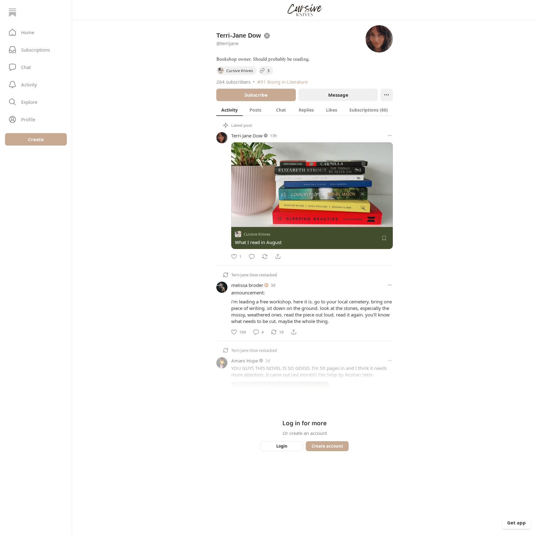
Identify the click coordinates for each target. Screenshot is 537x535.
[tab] (229, 110)
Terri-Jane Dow (247, 135)
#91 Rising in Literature (282, 82)
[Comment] (251, 256)
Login (281, 446)
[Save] (384, 238)
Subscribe (256, 95)
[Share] (278, 256)
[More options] (390, 136)
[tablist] (304, 110)
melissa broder (247, 285)
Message (338, 95)
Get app (516, 522)
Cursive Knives (257, 234)
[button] (36, 32)
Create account (327, 446)
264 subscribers (233, 82)
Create (36, 139)
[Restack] (264, 256)
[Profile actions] (386, 95)
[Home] (12, 12)
